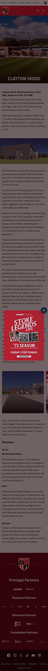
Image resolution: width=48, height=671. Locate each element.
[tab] (44, 310)
